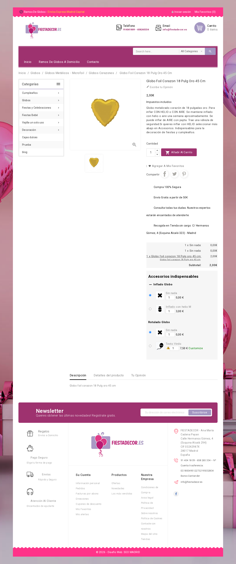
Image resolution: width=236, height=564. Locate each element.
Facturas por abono (87, 493)
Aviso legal (147, 497)
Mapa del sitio (149, 534)
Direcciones (82, 498)
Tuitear (174, 174)
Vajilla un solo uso (41, 122)
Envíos (46, 474)
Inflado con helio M (178, 306)
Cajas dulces (30, 137)
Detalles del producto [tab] (109, 375)
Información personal (88, 483)
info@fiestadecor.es (192, 482)
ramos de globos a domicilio (59, 62)
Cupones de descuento (88, 504)
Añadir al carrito (178, 152)
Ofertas (116, 483)
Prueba (26, 144)
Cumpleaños (41, 92)
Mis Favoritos (83, 509)
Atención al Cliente (43, 500)
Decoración (41, 129)
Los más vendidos (122, 493)
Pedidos (80, 488)
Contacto (93, 62)
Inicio (27, 62)
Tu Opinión (138, 375)
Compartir (164, 174)
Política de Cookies (151, 518)
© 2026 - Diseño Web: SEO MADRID (118, 552)
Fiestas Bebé (41, 115)
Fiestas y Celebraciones (41, 107)
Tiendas (145, 539)
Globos (41, 100)
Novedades (118, 488)
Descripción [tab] (78, 375)
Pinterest (184, 174)
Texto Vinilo (173, 343)
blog (24, 152)
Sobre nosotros (149, 513)
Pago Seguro (39, 457)
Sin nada (171, 293)
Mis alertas (82, 514)
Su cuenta (83, 475)
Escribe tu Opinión (159, 87)
